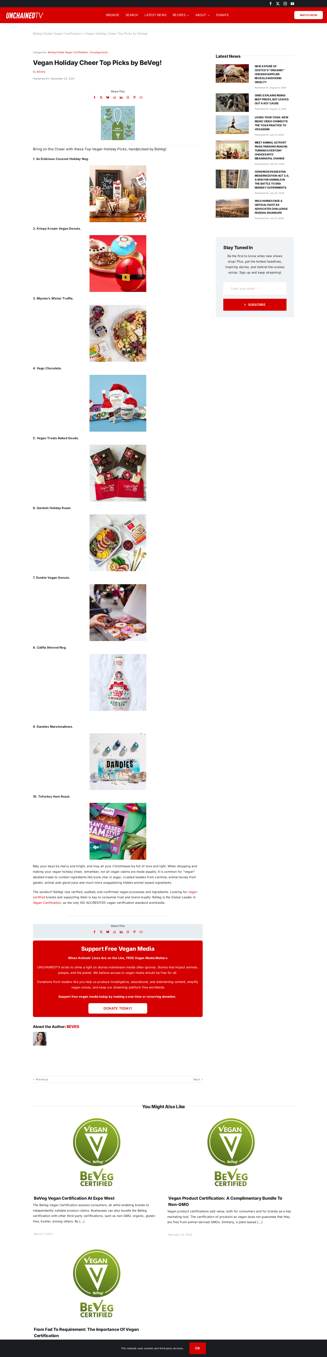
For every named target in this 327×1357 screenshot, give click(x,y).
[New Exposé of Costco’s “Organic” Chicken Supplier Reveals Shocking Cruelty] (232, 67)
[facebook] (270, 3)
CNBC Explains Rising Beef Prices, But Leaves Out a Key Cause (272, 99)
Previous (42, 1079)
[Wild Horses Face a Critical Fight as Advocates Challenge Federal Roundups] (232, 201)
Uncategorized (98, 52)
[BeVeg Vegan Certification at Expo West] (96, 1120)
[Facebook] (94, 97)
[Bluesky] (107, 97)
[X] (101, 97)
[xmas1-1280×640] (118, 107)
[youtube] (292, 3)
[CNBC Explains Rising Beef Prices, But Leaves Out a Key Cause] (232, 96)
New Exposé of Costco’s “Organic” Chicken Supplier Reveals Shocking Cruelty (269, 74)
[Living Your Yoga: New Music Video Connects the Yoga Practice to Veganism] (232, 118)
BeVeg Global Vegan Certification (57, 33)
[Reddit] (114, 97)
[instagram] (285, 3)
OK (197, 1348)
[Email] (141, 97)
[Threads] (128, 97)
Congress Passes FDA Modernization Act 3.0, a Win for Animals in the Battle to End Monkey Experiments (272, 179)
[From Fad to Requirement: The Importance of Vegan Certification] (96, 1251)
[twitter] (278, 3)
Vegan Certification (47, 903)
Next (196, 1079)
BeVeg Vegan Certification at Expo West (74, 1198)
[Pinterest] (134, 97)
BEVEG (41, 71)
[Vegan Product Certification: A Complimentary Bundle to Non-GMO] (230, 1120)
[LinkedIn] (121, 97)
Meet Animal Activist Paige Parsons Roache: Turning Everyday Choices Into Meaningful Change (271, 150)
